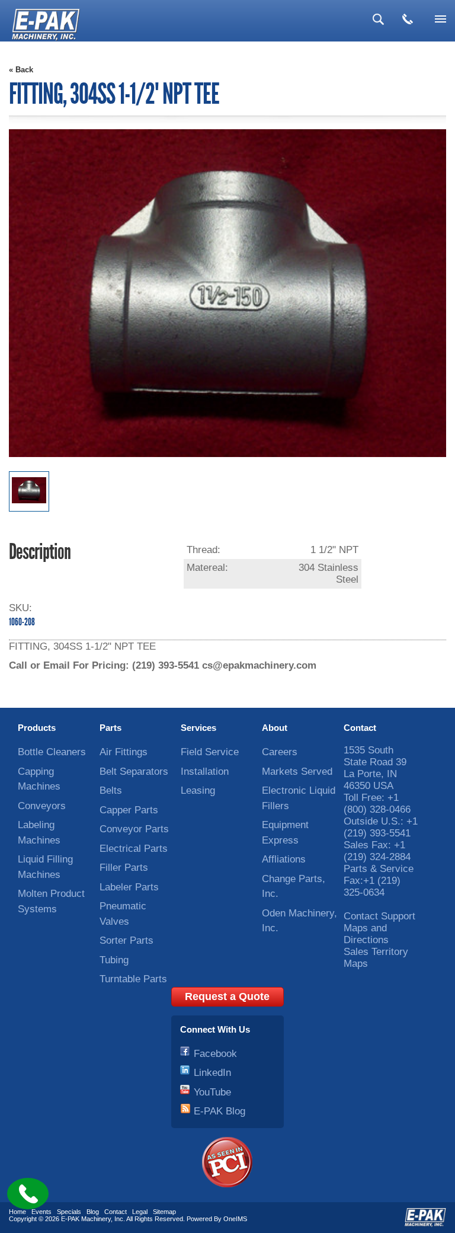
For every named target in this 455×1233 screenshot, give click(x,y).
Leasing (198, 790)
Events (41, 1211)
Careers (279, 752)
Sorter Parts (126, 940)
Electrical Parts (134, 848)
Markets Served (297, 771)
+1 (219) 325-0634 (372, 886)
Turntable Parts (133, 979)
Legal (140, 1211)
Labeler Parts (129, 887)
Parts (110, 728)
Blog (92, 1211)
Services (198, 728)
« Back (21, 69)
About (274, 728)
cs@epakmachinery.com (259, 665)
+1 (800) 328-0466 (377, 803)
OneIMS (235, 1218)
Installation (205, 771)
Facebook (215, 1053)
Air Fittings (124, 752)
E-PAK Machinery (86, 1218)
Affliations (284, 859)
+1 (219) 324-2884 (377, 851)
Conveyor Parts (134, 829)
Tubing (114, 960)
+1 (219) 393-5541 (381, 827)
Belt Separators (134, 771)
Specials (69, 1211)
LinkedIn (212, 1072)
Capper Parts (129, 810)
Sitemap (164, 1211)
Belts (111, 790)
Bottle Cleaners (52, 752)
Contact (360, 728)
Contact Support (379, 916)
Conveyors (42, 806)
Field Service (210, 752)
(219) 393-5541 (165, 665)
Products (37, 728)
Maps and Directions (366, 933)
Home (17, 1211)
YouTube (212, 1092)
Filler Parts (124, 867)
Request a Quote (227, 996)
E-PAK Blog (219, 1111)
